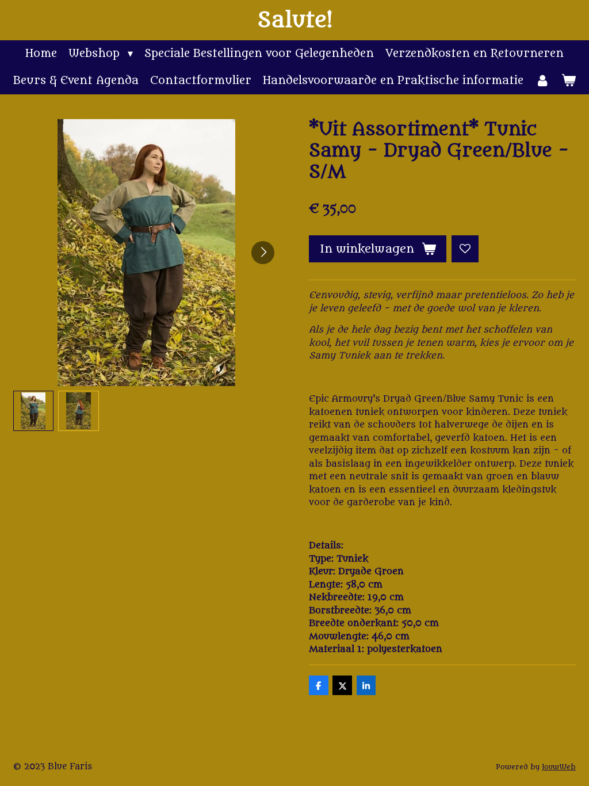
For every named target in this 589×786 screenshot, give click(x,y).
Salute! (295, 20)
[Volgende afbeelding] (262, 252)
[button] (33, 411)
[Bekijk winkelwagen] (569, 80)
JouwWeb (559, 767)
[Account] (542, 80)
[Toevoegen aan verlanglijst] (465, 248)
